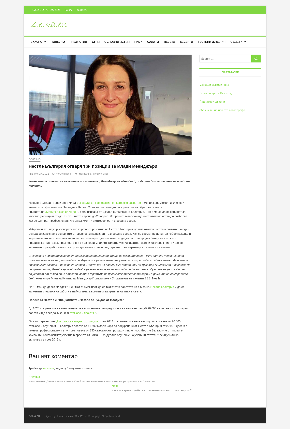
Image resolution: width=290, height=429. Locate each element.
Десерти (186, 41)
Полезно (58, 41)
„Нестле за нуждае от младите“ (77, 321)
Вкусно (36, 41)
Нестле (97, 173)
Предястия (78, 41)
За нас (69, 10)
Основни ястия (117, 41)
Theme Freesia (65, 416)
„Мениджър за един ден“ (61, 211)
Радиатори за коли (212, 101)
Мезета (169, 41)
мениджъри (86, 173)
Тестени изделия (212, 41)
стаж (106, 173)
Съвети (236, 41)
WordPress (80, 416)
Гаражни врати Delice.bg (215, 93)
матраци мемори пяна (214, 84)
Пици (138, 41)
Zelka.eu (34, 416)
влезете (48, 368)
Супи (96, 41)
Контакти (82, 10)
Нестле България (162, 287)
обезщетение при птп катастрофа (222, 110)
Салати (153, 41)
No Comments (63, 173)
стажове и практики (83, 313)
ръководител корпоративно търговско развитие (109, 202)
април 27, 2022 (40, 173)
